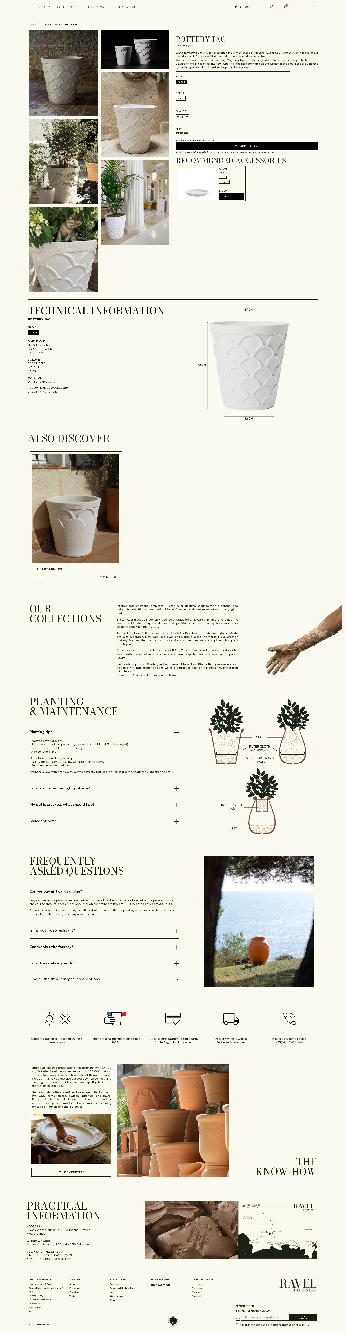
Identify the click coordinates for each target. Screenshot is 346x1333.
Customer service (40, 1279)
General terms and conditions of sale (46, 1290)
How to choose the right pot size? (60, 788)
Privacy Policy (36, 1295)
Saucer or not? (43, 821)
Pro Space (243, 7)
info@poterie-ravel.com (55, 1258)
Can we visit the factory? (51, 946)
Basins (113, 1300)
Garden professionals (40, 1299)
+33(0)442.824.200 (289, 1042)
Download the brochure (122, 1288)
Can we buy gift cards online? (56, 891)
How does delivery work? (52, 963)
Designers (115, 1284)
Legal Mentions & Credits (41, 1284)
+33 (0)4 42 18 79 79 (58, 1255)
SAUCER (223, 169)
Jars (112, 1292)
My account (35, 1307)
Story (72, 1284)
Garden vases (117, 1296)
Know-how (74, 1288)
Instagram (197, 1284)
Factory (74, 1279)
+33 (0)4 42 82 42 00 (48, 1251)
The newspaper (160, 1284)
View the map (36, 1233)
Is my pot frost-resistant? (52, 930)
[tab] (104, 731)
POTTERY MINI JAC (48, 569)
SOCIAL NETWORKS (202, 1279)
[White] (38, 577)
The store (74, 1292)
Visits (72, 1296)
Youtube (196, 1292)
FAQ (31, 1311)
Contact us (34, 1303)
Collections (118, 1279)
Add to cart (249, 146)
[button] (298, 7)
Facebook (197, 1288)
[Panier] (285, 7)
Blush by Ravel (160, 1279)
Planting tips (41, 731)
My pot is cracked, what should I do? (62, 804)
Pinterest (196, 1296)
